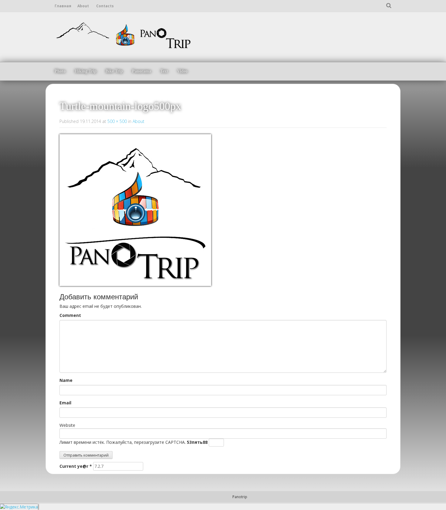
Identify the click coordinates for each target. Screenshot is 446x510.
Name (66, 380)
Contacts (105, 5)
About (83, 5)
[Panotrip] (123, 34)
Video (182, 71)
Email (65, 403)
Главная (63, 5)
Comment (70, 315)
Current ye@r (75, 466)
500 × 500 (117, 121)
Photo (60, 71)
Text (164, 71)
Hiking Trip (85, 71)
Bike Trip (114, 71)
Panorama (141, 71)
